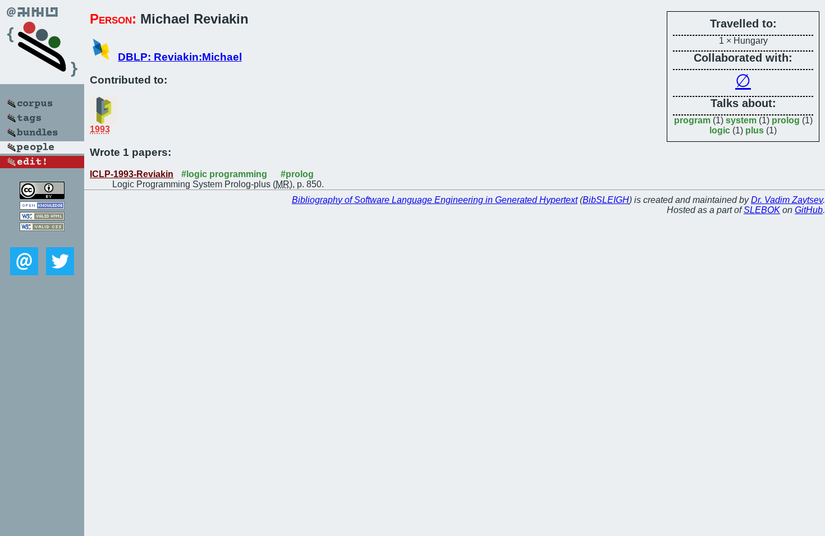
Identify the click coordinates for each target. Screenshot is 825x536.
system (741, 120)
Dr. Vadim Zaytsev (787, 200)
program (692, 120)
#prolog (297, 174)
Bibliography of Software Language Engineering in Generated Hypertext (435, 200)
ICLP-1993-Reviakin (131, 174)
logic (719, 130)
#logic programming (224, 174)
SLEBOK (762, 210)
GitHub (809, 210)
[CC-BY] (42, 196)
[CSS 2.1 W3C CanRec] (42, 239)
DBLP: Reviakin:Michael (180, 57)
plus (754, 130)
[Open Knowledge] (42, 206)
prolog (786, 120)
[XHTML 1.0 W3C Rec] (42, 217)
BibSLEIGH (606, 200)
